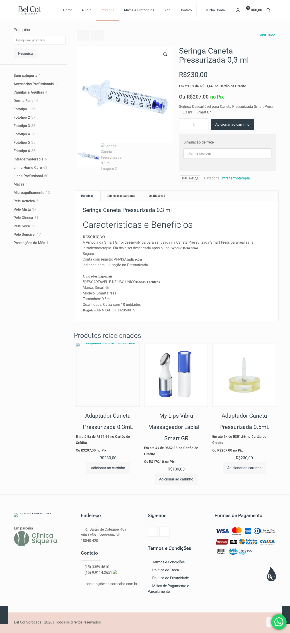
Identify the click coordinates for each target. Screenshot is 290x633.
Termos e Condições (168, 562)
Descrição (87, 195)
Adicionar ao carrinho (232, 124)
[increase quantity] (203, 124)
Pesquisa (22, 29)
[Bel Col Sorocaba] (30, 10)
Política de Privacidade (170, 578)
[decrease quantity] (184, 124)
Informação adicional (121, 195)
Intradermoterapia (235, 178)
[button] (165, 54)
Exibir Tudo (266, 35)
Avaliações (157, 195)
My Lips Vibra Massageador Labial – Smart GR (176, 427)
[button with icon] (153, 532)
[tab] (87, 196)
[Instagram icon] (260, 622)
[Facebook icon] (255, 622)
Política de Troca (165, 570)
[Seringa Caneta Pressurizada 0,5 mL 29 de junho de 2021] (4, 615)
